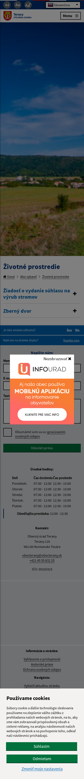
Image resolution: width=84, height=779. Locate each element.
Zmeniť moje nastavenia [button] (42, 769)
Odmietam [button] (42, 758)
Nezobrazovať (56, 358)
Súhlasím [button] (42, 746)
